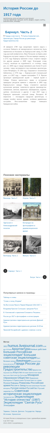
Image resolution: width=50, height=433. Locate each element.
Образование (10, 378)
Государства (29, 411)
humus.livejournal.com (31, 36)
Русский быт (32, 388)
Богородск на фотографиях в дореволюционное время (30, 227)
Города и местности (12, 36)
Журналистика (7, 372)
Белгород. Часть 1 (10, 256)
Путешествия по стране (33, 380)
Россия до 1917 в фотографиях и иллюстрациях (21, 316)
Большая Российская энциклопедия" (17, 353)
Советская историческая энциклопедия (22, 392)
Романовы (24, 383)
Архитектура (8, 38)
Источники (7, 414)
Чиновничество (8, 397)
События (14, 411)
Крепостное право (35, 373)
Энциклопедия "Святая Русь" (23, 402)
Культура (23, 375)
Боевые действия (38, 349)
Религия (6, 383)
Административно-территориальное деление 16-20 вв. (23, 326)
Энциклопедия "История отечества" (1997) (21, 398)
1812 (5, 346)
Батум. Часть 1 (37, 277)
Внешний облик (36, 361)
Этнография (9, 405)
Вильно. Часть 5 (29, 256)
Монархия (33, 375)
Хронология (16, 414)
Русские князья (18, 388)
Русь (12, 391)
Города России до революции (24, 38)
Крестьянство (15, 375)
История (26, 372)
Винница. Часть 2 (10, 198)
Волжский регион (8, 364)
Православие (19, 380)
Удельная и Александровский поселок (10, 225)
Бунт (38, 358)
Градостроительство (10, 41)
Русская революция (33, 386)
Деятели (21, 411)
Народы (38, 411)
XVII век (8, 349)
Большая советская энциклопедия (20, 356)
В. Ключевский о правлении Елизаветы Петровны (21, 312)
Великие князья (9, 361)
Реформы (15, 383)
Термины (6, 411)
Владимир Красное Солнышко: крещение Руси (20, 309)
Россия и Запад (18, 385)
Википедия (23, 360)
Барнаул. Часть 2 (18, 32)
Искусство (17, 372)
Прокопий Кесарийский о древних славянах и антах (22, 330)
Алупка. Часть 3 (29, 198)
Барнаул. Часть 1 (13, 271)
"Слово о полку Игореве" (12, 301)
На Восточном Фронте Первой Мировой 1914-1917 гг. (22, 305)
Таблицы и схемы (9, 297)
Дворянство (37, 370)
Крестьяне (6, 375)
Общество (23, 377)
